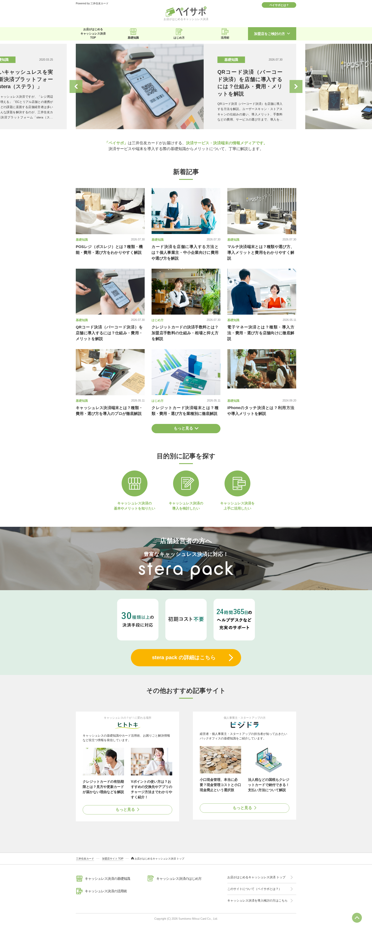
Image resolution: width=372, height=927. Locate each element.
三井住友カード (85, 858)
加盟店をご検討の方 (269, 34)
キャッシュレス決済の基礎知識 (107, 878)
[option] (186, 86)
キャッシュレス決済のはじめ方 (179, 878)
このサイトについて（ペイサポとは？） (254, 889)
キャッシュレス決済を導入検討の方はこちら (257, 900)
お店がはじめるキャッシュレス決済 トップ (256, 877)
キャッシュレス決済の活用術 (106, 891)
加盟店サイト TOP (112, 858)
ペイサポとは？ (279, 5)
